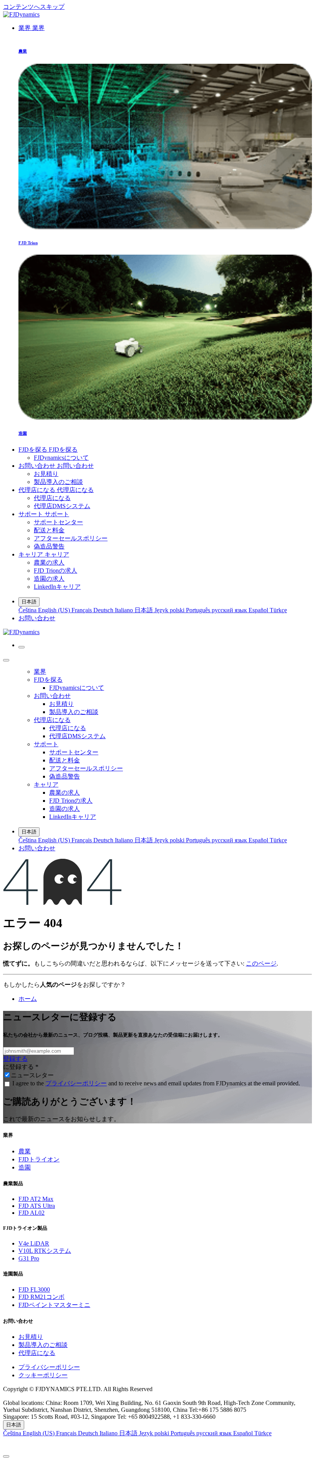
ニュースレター (32, 1075)
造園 (24, 1167)
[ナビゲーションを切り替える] (21, 647)
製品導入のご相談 (43, 1345)
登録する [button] (15, 1058)
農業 (24, 1151)
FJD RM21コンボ (41, 1297)
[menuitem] (31, 28)
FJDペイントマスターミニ (54, 1305)
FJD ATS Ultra (36, 1206)
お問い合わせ (36, 618)
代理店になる (36, 1353)
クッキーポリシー (43, 1375)
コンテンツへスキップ (34, 6)
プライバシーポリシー (76, 1083)
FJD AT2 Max (35, 1199)
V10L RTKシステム (44, 1250)
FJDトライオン (39, 1159)
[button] (157, 1444)
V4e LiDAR (33, 1243)
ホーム (27, 999)
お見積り (30, 1336)
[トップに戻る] (6, 1456)
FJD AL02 (31, 1212)
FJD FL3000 (34, 1289)
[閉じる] (6, 660)
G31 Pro (28, 1258)
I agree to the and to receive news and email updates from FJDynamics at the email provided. (156, 1083)
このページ (261, 963)
